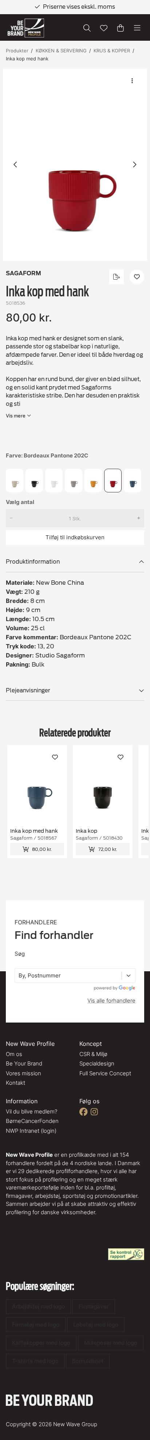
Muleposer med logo (110, 1342)
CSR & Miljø (93, 1054)
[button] (75, 165)
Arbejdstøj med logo (38, 1306)
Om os (14, 1054)
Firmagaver (94, 1306)
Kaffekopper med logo (41, 1342)
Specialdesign (96, 1063)
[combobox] (19, 976)
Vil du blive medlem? (31, 1111)
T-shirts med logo (35, 1360)
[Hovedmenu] (137, 28)
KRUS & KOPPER (112, 50)
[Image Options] (132, 81)
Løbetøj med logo (95, 1324)
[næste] (134, 164)
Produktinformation (33, 562)
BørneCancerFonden (32, 1120)
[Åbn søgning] (87, 28)
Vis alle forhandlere (111, 1000)
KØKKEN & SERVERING (61, 50)
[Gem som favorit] (104, 28)
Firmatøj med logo (35, 1324)
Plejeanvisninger (28, 690)
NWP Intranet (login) (31, 1130)
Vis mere (15, 416)
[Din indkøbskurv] (120, 28)
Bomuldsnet (87, 1360)
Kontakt (15, 1082)
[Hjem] (26, 28)
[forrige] (15, 164)
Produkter (17, 50)
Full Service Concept (105, 1073)
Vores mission (23, 1073)
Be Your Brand (24, 1063)
